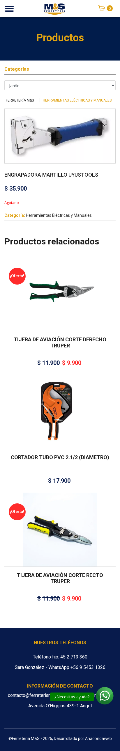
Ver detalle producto (60, 303)
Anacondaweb (98, 738)
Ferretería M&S (20, 100)
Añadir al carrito (58, 287)
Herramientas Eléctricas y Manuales (77, 100)
